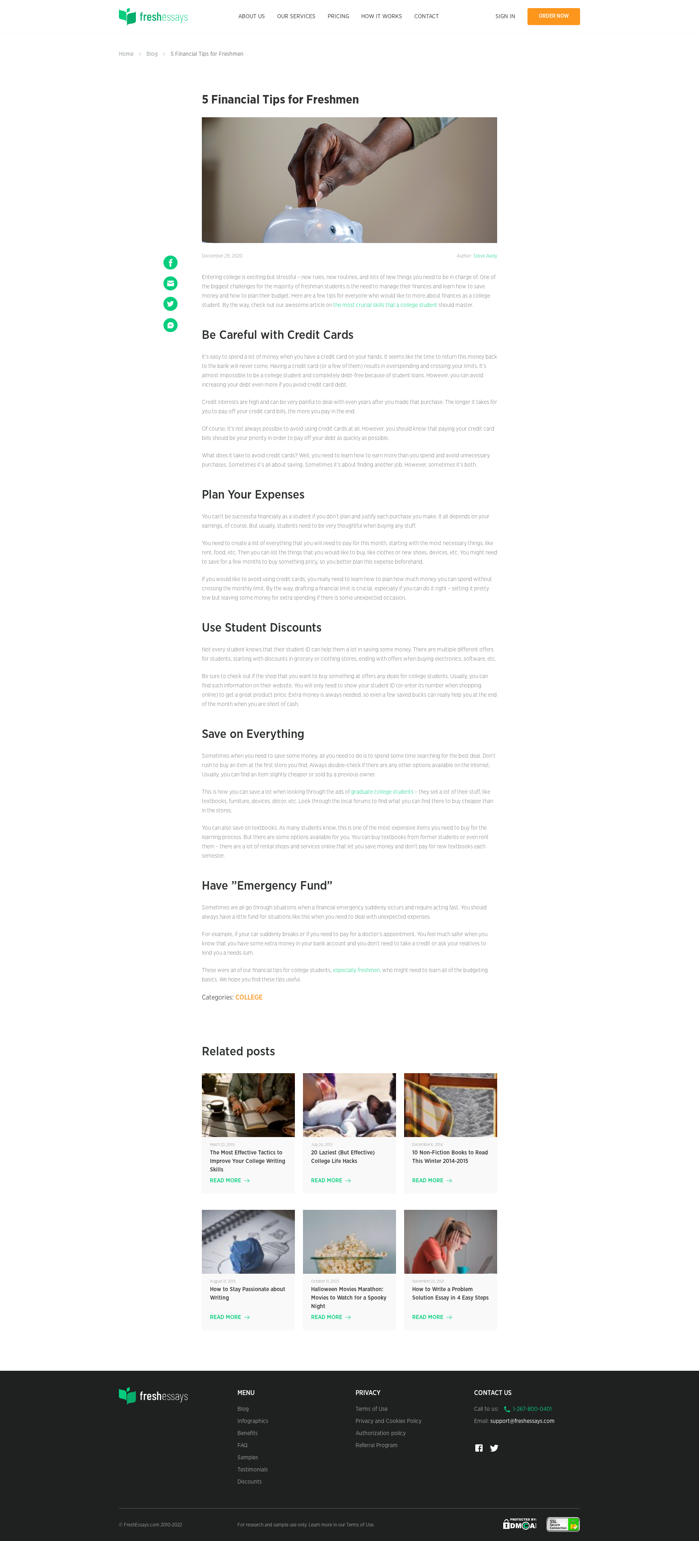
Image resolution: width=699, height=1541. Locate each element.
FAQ (242, 1445)
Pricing (338, 16)
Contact (426, 16)
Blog (152, 54)
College (249, 997)
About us (251, 16)
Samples (247, 1458)
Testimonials (252, 1470)
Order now (554, 16)
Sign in (505, 16)
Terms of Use (372, 1409)
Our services (296, 16)
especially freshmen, (356, 970)
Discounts (249, 1482)
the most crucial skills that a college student (385, 305)
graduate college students (382, 792)
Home (126, 54)
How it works (381, 16)
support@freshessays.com (522, 1421)
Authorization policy (381, 1433)
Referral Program (377, 1445)
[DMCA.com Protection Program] (520, 1524)
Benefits (247, 1433)
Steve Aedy (485, 256)
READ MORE (225, 1181)
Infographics (252, 1421)
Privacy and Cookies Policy (389, 1421)
